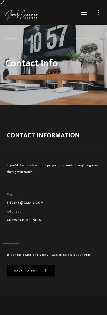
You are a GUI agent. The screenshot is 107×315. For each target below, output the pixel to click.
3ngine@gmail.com (25, 202)
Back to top (26, 270)
